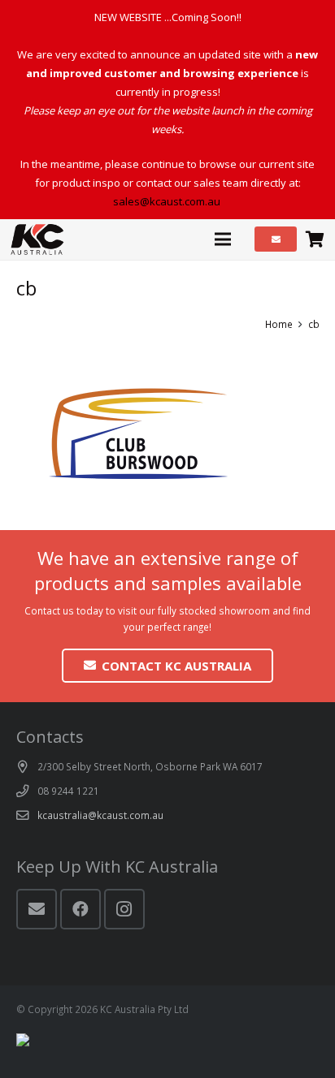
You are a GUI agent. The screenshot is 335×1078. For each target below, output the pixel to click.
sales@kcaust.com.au (168, 201)
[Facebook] (80, 909)
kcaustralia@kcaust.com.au (100, 814)
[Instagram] (124, 909)
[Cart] (315, 239)
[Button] (276, 239)
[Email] (36, 909)
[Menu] (223, 239)
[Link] (37, 239)
